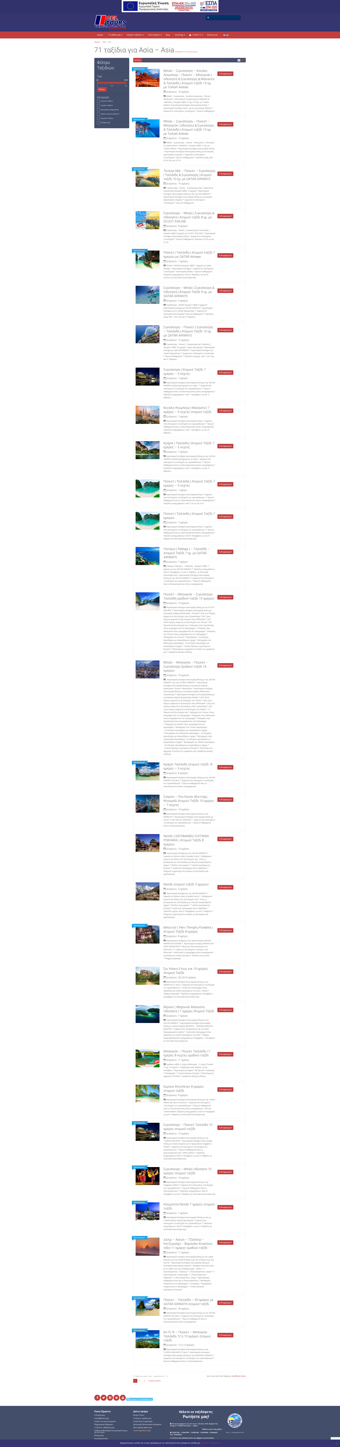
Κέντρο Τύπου (138, 1415)
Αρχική (97, 42)
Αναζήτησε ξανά (239, 1376)
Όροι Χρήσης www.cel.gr (142, 1427)
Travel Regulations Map (142, 1430)
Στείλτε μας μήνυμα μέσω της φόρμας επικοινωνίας (193, 1438)
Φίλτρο (102, 89)
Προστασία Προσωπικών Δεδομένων (147, 1424)
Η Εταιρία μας (99, 1415)
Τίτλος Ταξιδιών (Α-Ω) (198, 60)
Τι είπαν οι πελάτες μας (142, 1418)
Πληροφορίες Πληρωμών (103, 1424)
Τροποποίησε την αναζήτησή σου (186, 52)
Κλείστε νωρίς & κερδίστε (110, 114)
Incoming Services (101, 1438)
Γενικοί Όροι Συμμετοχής (142, 1421)
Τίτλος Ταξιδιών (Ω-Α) (216, 60)
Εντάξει (205, 1443)
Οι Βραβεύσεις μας (101, 1418)
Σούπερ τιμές (105, 122)
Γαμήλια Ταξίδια (107, 105)
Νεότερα (137, 60)
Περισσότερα (215, 1443)
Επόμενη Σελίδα (155, 1381)
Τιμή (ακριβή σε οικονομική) (177, 60)
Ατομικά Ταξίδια (107, 101)
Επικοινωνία (99, 1435)
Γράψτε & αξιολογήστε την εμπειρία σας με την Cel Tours (110, 1431)
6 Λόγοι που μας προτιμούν (105, 1421)
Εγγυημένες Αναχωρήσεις (110, 110)
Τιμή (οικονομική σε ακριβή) (153, 60)
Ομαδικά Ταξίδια (107, 118)
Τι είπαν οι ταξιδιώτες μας (104, 1427)
